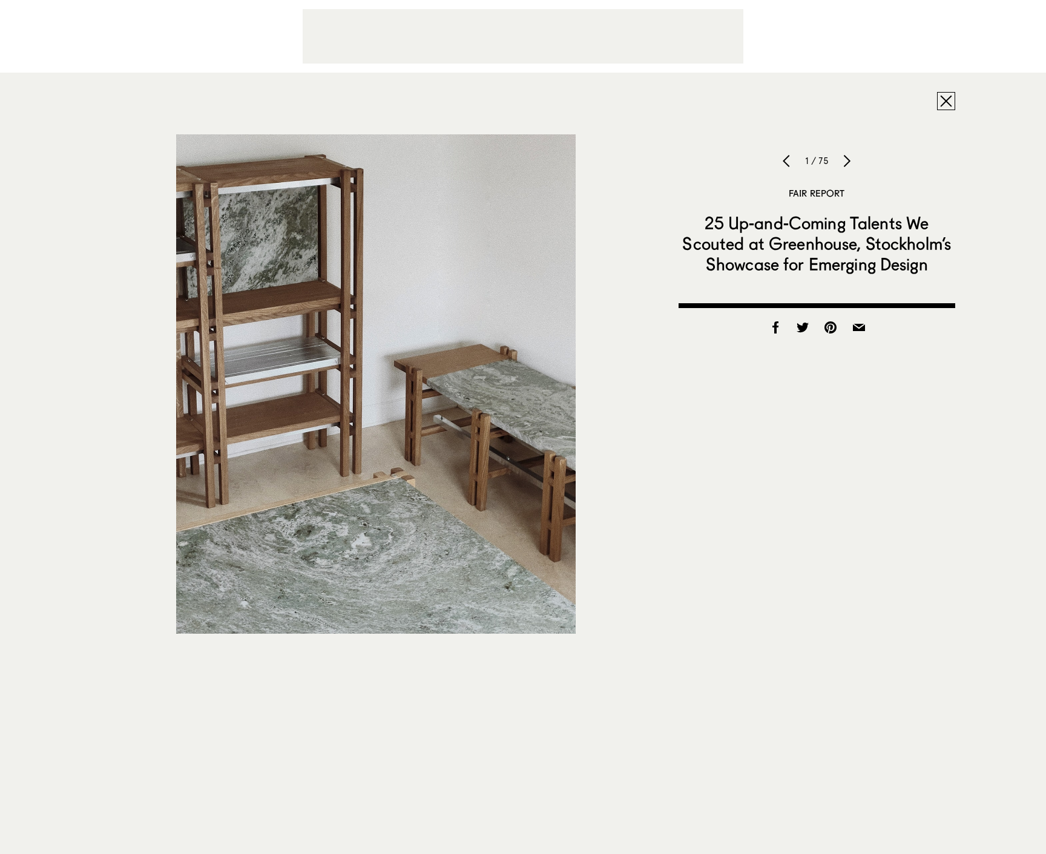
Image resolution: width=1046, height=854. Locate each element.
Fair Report (817, 193)
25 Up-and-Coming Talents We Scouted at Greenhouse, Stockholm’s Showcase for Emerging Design (816, 243)
